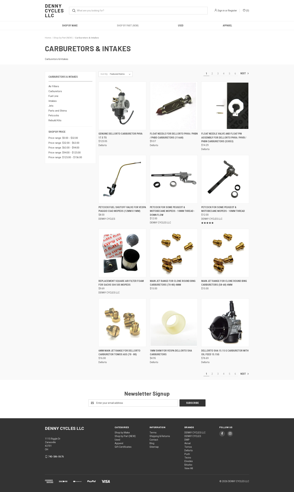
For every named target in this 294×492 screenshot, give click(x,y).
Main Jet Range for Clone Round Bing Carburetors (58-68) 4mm (224, 282)
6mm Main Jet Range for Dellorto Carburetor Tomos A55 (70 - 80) (119, 352)
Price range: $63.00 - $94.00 (63, 147)
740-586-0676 (56, 456)
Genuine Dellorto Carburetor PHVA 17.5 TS (120, 135)
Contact (154, 439)
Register (232, 10)
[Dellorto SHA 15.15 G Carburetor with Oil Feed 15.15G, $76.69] (225, 322)
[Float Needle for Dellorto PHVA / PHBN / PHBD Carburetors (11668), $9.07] (174, 105)
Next (243, 73)
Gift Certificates (123, 447)
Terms (153, 432)
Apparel (227, 25)
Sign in (221, 10)
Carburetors (55, 91)
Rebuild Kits (54, 120)
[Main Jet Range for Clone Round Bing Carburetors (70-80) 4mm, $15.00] (174, 253)
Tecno (187, 457)
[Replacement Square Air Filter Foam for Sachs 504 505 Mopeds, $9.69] (122, 253)
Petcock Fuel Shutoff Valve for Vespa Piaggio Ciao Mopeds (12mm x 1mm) (122, 209)
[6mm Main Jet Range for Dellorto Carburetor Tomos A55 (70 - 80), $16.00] (122, 322)
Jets (50, 105)
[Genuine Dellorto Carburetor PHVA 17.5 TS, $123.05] (122, 105)
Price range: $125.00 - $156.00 (65, 157)
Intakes (52, 101)
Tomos (188, 447)
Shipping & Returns (160, 436)
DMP (187, 439)
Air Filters (53, 86)
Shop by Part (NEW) (128, 25)
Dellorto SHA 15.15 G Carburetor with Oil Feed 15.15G (225, 352)
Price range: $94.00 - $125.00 (64, 152)
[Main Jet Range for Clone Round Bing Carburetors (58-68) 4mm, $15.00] (225, 253)
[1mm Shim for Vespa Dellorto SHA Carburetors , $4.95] (174, 322)
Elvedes (188, 461)
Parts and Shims (57, 110)
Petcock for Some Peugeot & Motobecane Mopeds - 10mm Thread (223, 209)
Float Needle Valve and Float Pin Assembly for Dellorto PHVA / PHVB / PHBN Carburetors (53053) (223, 137)
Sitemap (154, 447)
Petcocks (53, 115)
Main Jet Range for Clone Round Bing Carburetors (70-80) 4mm (172, 282)
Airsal (187, 443)
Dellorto (188, 450)
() (247, 10)
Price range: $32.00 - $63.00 (63, 142)
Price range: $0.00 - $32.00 (63, 137)
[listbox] (120, 74)
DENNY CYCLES (192, 436)
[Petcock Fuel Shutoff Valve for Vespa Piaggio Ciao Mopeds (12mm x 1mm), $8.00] (122, 179)
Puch (187, 454)
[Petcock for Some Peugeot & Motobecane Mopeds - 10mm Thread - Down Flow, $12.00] (174, 179)
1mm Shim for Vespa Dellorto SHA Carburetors (171, 352)
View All (188, 468)
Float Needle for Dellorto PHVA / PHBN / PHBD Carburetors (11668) (174, 135)
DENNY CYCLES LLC (195, 432)
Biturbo (188, 464)
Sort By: (104, 74)
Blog (152, 443)
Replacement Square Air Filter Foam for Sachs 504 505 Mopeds (121, 282)
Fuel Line (53, 96)
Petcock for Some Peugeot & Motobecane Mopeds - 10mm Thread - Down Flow (172, 211)
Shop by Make (70, 25)
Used (180, 25)
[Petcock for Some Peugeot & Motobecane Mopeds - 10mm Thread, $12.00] (225, 179)
